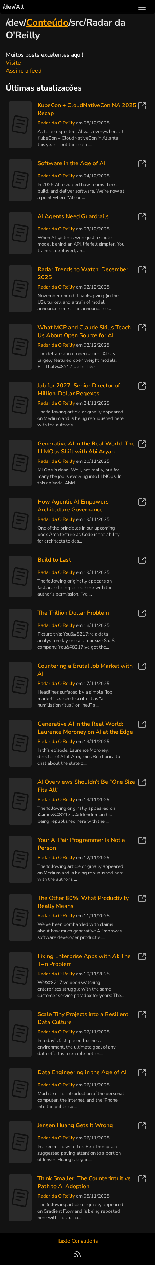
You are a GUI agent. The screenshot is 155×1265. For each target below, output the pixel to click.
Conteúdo (47, 22)
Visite (13, 63)
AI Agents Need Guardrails (73, 216)
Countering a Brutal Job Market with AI (85, 670)
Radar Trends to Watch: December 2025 (82, 273)
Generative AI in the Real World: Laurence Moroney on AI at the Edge (85, 728)
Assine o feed (23, 71)
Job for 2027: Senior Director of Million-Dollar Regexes (78, 389)
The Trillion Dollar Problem (73, 613)
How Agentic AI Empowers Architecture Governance (73, 506)
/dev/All (13, 7)
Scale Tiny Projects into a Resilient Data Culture (82, 1018)
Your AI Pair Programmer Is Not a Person (81, 844)
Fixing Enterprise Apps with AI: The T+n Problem (84, 960)
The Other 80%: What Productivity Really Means (83, 902)
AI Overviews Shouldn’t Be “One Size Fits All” (86, 786)
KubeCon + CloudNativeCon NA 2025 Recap (86, 109)
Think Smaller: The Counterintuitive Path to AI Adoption (84, 1182)
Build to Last (54, 560)
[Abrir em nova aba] (142, 107)
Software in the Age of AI (71, 163)
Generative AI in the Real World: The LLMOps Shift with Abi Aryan (86, 448)
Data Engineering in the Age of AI (82, 1072)
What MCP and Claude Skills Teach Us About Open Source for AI (84, 331)
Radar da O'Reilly (56, 123)
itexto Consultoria (78, 1241)
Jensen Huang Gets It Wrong (75, 1125)
